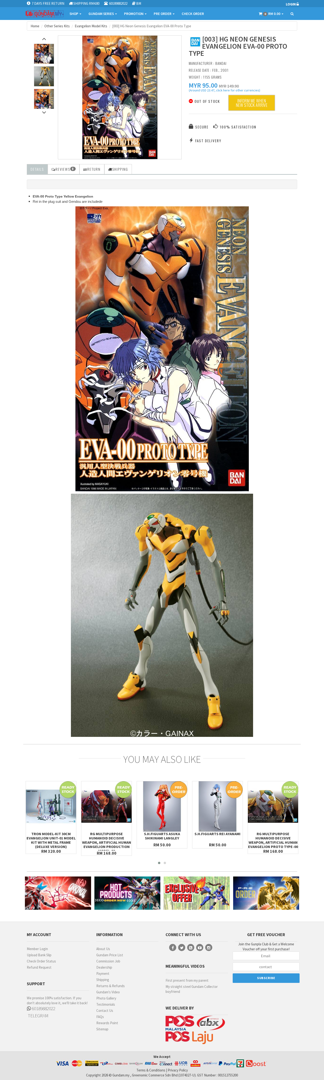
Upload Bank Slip (39, 955)
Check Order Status (41, 961)
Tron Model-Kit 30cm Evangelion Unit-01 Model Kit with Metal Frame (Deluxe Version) (51, 840)
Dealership (104, 967)
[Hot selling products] (127, 892)
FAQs (100, 1016)
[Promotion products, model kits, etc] (197, 892)
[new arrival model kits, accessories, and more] (58, 892)
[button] (203, 85)
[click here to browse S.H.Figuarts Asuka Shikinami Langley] (162, 806)
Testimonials (105, 1004)
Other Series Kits (57, 26)
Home (35, 26)
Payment (102, 973)
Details (37, 169)
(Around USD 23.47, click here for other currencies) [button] (224, 91)
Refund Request (39, 967)
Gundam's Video (108, 992)
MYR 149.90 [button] (229, 86)
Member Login (37, 949)
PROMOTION (134, 13)
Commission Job (108, 961)
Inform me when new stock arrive (252, 103)
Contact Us (104, 1010)
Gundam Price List (109, 955)
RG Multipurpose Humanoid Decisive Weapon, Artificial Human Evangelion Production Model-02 (106, 842)
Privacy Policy (178, 1070)
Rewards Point (107, 1023)
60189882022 (43, 1008)
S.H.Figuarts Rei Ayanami (217, 833)
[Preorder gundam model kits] (266, 892)
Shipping (102, 979)
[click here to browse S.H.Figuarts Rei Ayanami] (217, 806)
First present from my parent (187, 980)
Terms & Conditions (150, 1070)
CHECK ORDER (193, 13)
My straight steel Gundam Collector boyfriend (192, 989)
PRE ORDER (163, 13)
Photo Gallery (106, 998)
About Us (103, 949)
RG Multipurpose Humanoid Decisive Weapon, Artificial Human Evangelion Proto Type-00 (273, 840)
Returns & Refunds (110, 986)
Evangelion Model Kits (91, 26)
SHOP (74, 13)
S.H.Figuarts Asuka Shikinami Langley (162, 835)
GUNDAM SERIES (101, 13)
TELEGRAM (37, 1015)
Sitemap (102, 1029)
